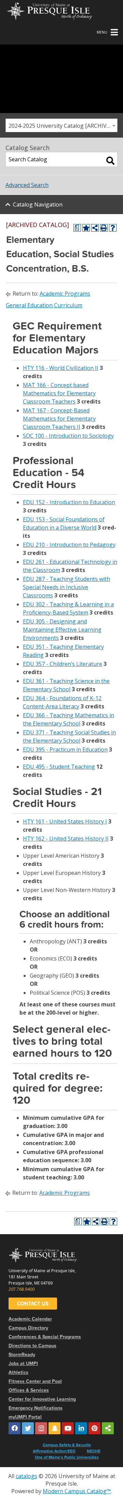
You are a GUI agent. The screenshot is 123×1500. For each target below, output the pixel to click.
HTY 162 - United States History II (66, 838)
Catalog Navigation (38, 204)
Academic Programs (65, 293)
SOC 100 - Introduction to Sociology (68, 435)
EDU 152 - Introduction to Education (69, 502)
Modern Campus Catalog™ (77, 1491)
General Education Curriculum (44, 305)
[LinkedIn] (81, 1428)
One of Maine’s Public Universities (67, 1457)
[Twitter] (28, 1428)
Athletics (18, 1372)
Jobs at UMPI (23, 1363)
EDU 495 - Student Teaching (59, 766)
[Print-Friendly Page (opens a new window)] (104, 228)
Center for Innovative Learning (42, 1399)
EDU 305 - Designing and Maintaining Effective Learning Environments (62, 630)
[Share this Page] (95, 228)
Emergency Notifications (36, 1408)
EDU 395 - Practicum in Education (65, 749)
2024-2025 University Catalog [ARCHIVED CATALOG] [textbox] (63, 125)
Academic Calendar (30, 1319)
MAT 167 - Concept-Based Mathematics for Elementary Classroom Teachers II (59, 419)
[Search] (110, 161)
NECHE (93, 1451)
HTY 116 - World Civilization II (60, 368)
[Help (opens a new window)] (113, 228)
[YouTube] (68, 1428)
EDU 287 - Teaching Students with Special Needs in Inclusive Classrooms (66, 587)
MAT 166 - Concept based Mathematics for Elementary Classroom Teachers (59, 393)
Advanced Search (27, 185)
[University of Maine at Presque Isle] (49, 10)
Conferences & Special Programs (45, 1337)
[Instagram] (41, 1428)
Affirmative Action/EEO (54, 1451)
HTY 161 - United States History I (65, 821)
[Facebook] (14, 1428)
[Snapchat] (54, 1428)
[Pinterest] (94, 1428)
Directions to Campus (32, 1346)
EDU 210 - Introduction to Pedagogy (69, 544)
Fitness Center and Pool (35, 1381)
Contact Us (33, 1303)
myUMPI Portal (25, 1417)
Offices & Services (29, 1390)
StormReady (22, 1355)
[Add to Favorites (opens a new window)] (86, 228)
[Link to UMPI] (108, 1428)
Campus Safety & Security (67, 1444)
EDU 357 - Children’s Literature (62, 664)
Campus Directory (28, 1328)
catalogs (26, 1476)
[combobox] (61, 125)
